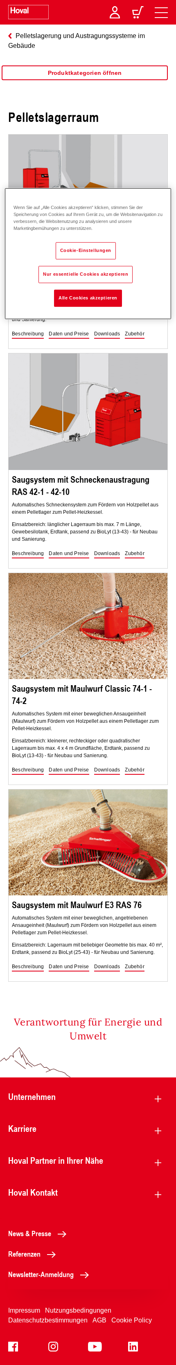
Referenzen (24, 1253)
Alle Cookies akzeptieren (88, 297)
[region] (85, 81)
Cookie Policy (131, 1320)
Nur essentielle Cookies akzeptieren (85, 274)
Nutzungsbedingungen (78, 1310)
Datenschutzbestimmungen (48, 1320)
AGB (99, 1320)
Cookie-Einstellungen (85, 250)
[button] (28, 334)
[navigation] (161, 12)
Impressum (24, 1310)
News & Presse (29, 1233)
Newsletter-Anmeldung (41, 1274)
